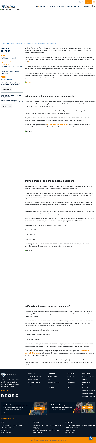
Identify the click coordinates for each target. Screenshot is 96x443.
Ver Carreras (87, 407)
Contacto (88, 2)
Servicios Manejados (34, 382)
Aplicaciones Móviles (54, 382)
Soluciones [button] (60, 6)
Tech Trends (6, 106)
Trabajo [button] (69, 6)
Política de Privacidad (88, 391)
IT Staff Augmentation (34, 376)
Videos (69, 385)
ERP (49, 379)
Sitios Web (51, 388)
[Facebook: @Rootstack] (2, 394)
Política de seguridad (88, 396)
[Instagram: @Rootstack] (13, 394)
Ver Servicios (39, 408)
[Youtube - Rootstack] (17, 394)
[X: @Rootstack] (9, 394)
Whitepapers (71, 388)
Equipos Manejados (33, 379)
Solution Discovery (33, 385)
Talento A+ (85, 388)
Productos (52, 6)
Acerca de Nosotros (88, 376)
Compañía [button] (86, 6)
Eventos (81, 2)
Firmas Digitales (52, 376)
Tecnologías (6, 89)
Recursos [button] (77, 6)
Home (3, 43)
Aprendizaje (70, 376)
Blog (8, 43)
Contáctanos (86, 382)
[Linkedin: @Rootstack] (6, 394)
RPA (49, 385)
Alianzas (84, 379)
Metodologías (71, 382)
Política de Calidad (87, 393)
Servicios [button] (43, 6)
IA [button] (37, 6)
